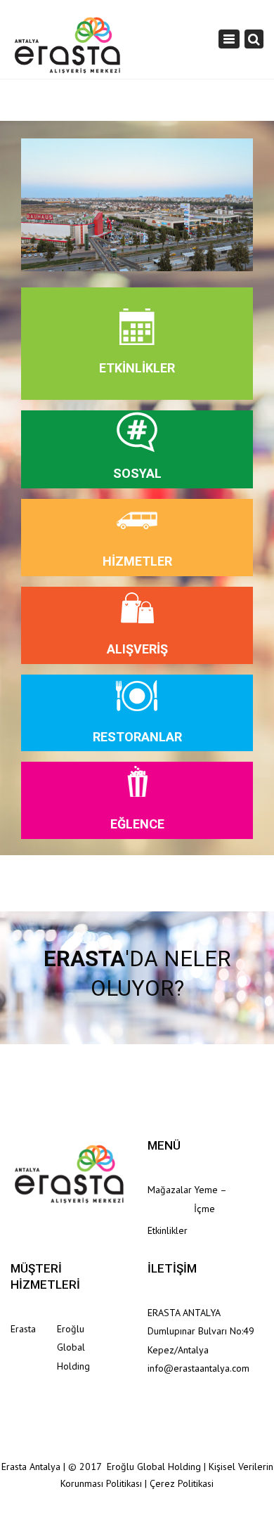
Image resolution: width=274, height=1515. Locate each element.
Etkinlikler (168, 1230)
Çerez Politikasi (182, 1483)
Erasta (23, 1328)
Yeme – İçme (210, 1199)
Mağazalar (170, 1189)
